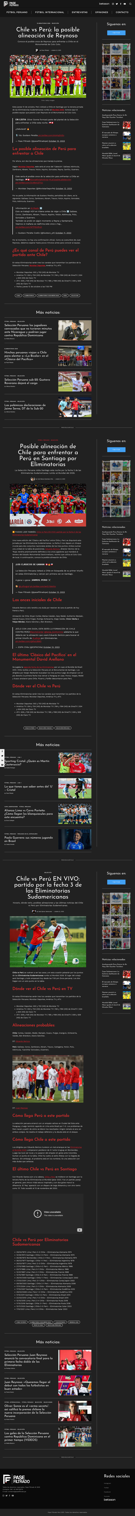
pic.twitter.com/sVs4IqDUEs (51, 135)
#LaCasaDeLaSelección (60, 180)
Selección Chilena (45, 728)
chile (18, 295)
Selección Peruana (63, 728)
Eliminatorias (29, 295)
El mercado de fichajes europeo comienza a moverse (110, 135)
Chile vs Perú (30, 728)
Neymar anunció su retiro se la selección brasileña (109, 145)
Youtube (107, 1496)
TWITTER (116, 33)
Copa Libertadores (11, 806)
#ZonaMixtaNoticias (39, 180)
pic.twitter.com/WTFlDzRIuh (29, 227)
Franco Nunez (10, 1392)
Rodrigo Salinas (10, 1368)
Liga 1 (19, 757)
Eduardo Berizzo (52, 549)
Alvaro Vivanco (10, 1419)
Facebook (107, 1492)
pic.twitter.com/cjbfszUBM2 (28, 641)
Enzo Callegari (10, 820)
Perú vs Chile (38, 1325)
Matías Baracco (10, 338)
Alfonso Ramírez (10, 386)
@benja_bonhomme (53, 632)
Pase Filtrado (45, 50)
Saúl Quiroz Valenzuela (45, 911)
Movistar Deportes (26, 167)
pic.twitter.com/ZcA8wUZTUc (29, 183)
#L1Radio (35, 208)
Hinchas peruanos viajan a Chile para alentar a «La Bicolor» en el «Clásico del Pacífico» (26, 356)
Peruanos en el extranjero (27, 834)
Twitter (106, 1487)
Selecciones (48, 1402)
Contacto (122, 12)
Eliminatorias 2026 (43, 23)
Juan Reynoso (22, 1108)
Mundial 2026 (58, 110)
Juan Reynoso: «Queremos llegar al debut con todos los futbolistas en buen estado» (27, 1385)
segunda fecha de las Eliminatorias (39, 667)
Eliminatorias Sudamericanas (48, 295)
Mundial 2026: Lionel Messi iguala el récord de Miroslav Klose (111, 156)
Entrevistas (80, 12)
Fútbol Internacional (49, 12)
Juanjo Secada (10, 844)
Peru (65, 295)
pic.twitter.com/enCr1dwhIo (43, 586)
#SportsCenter (37, 632)
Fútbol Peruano (17, 12)
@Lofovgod (24, 586)
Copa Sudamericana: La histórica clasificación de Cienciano (110, 125)
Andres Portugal (10, 767)
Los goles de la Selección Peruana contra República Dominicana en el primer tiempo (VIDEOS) (27, 1437)
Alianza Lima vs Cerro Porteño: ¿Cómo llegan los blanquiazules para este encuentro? (28, 814)
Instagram (107, 1483)
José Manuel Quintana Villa (45, 479)
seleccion (74, 295)
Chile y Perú (50, 1177)
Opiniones (101, 12)
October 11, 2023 (63, 233)
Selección (55, 23)
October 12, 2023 (57, 141)
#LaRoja (36, 638)
